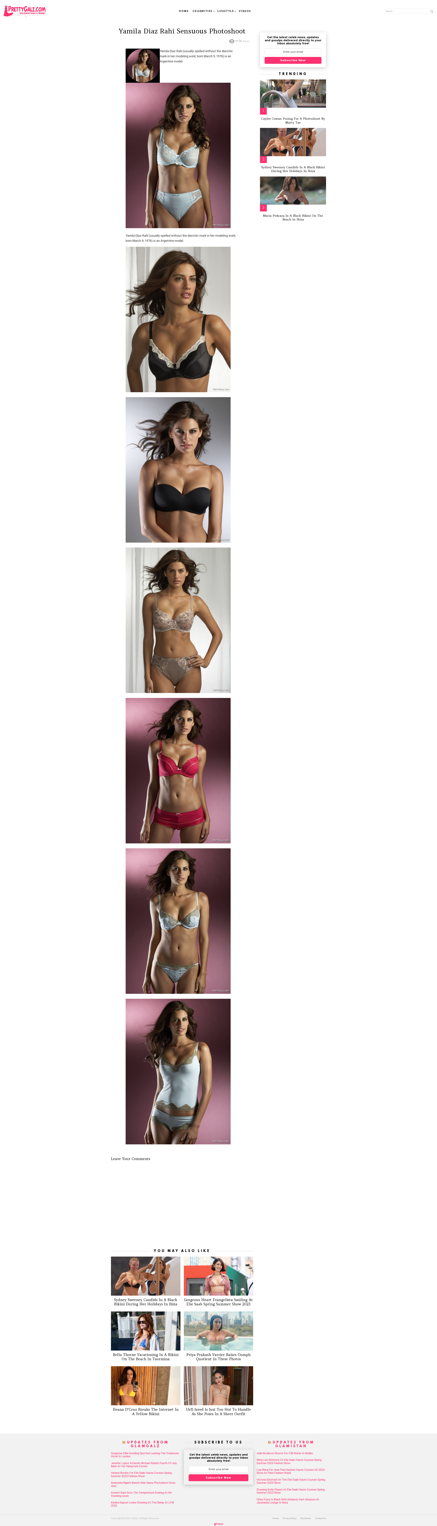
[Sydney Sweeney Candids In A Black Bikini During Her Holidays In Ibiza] (145, 1276)
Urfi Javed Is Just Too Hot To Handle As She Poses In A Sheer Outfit (218, 1411)
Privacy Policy (290, 1518)
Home (184, 11)
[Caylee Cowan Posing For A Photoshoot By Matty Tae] (293, 93)
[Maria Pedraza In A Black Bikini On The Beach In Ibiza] (293, 190)
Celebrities (203, 11)
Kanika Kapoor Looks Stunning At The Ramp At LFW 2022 (142, 1504)
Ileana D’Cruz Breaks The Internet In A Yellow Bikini (146, 1411)
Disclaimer (305, 1518)
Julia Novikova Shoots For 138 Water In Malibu (285, 1453)
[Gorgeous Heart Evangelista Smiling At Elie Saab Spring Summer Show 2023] (218, 1276)
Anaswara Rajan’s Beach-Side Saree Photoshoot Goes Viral (143, 1484)
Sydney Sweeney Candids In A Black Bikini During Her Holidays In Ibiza (145, 1302)
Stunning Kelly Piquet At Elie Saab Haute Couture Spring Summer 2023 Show (291, 1491)
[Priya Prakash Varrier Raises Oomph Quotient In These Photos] (218, 1331)
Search (431, 12)
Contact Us (320, 1518)
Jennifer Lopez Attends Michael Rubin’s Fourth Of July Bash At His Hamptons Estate (144, 1465)
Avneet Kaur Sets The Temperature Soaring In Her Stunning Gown (141, 1494)
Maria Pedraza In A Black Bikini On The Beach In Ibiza (293, 218)
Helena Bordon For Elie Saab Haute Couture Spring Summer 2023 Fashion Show (141, 1474)
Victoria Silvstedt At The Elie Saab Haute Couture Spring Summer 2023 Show (291, 1481)
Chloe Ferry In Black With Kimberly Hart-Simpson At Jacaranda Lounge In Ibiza (288, 1501)
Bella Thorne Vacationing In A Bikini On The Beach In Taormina (146, 1356)
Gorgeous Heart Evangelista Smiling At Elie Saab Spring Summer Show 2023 (218, 1302)
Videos (245, 11)
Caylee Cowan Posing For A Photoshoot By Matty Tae (293, 120)
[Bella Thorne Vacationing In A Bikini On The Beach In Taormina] (145, 1331)
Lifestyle (225, 11)
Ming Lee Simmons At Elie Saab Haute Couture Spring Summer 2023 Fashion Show (289, 1461)
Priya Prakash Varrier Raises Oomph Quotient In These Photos (218, 1356)
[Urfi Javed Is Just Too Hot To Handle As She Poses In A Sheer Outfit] (218, 1385)
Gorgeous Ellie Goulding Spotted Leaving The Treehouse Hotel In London (145, 1455)
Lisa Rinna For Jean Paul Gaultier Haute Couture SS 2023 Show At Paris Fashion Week (291, 1471)
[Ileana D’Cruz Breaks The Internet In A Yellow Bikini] (145, 1385)
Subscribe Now (293, 60)
